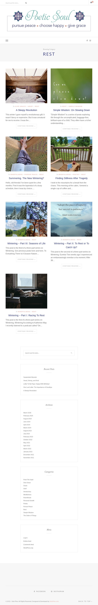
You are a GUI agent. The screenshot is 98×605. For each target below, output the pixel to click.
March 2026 (27, 413)
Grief (30, 106)
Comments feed (28, 544)
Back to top (85, 601)
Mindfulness (17, 174)
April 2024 (26, 425)
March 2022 (27, 449)
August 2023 (27, 431)
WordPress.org (28, 548)
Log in (25, 538)
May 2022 (26, 443)
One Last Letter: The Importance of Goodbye (37, 387)
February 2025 (28, 416)
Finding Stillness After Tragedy (71, 178)
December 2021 (28, 455)
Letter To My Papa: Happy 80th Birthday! (36, 384)
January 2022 (27, 452)
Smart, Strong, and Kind (31, 380)
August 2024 (27, 419)
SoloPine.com (54, 601)
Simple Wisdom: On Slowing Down (71, 110)
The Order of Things (29, 515)
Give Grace (20, 106)
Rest (37, 106)
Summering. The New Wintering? (26, 178)
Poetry (76, 174)
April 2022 (26, 446)
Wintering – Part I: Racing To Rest (26, 315)
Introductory (27, 491)
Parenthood (27, 497)
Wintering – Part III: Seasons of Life (26, 243)
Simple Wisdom (75, 106)
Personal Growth (28, 500)
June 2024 (26, 422)
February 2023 (28, 437)
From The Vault (28, 480)
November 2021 (28, 458)
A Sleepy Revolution (26, 110)
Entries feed (27, 541)
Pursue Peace (31, 174)
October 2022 (27, 440)
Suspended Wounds (30, 377)
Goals (25, 486)
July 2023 (26, 434)
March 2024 (27, 428)
